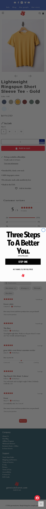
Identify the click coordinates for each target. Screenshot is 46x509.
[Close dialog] (43, 230)
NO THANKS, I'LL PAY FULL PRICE (23, 269)
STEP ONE (23, 261)
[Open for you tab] (37, 498)
